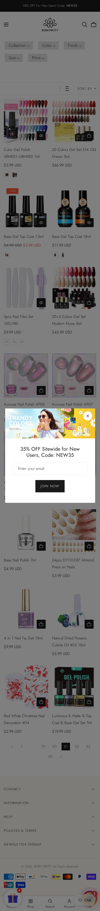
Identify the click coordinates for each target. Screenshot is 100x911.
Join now (50, 486)
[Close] (87, 415)
